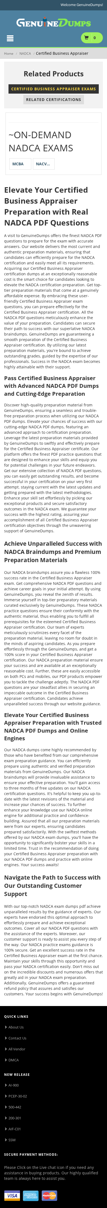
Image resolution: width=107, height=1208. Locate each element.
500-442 (15, 1107)
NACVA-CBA (45, 163)
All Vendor (17, 1049)
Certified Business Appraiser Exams (53, 88)
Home (8, 53)
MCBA (18, 163)
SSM (12, 1139)
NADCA (25, 53)
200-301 (15, 1117)
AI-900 (14, 1085)
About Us (16, 1027)
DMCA (14, 1059)
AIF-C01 (15, 1128)
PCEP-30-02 (18, 1096)
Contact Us (17, 1038)
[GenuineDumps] (53, 20)
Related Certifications (53, 99)
